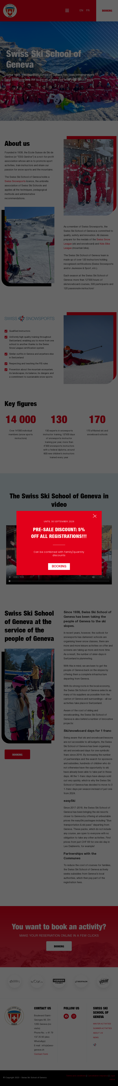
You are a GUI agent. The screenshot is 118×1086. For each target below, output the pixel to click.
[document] (59, 543)
